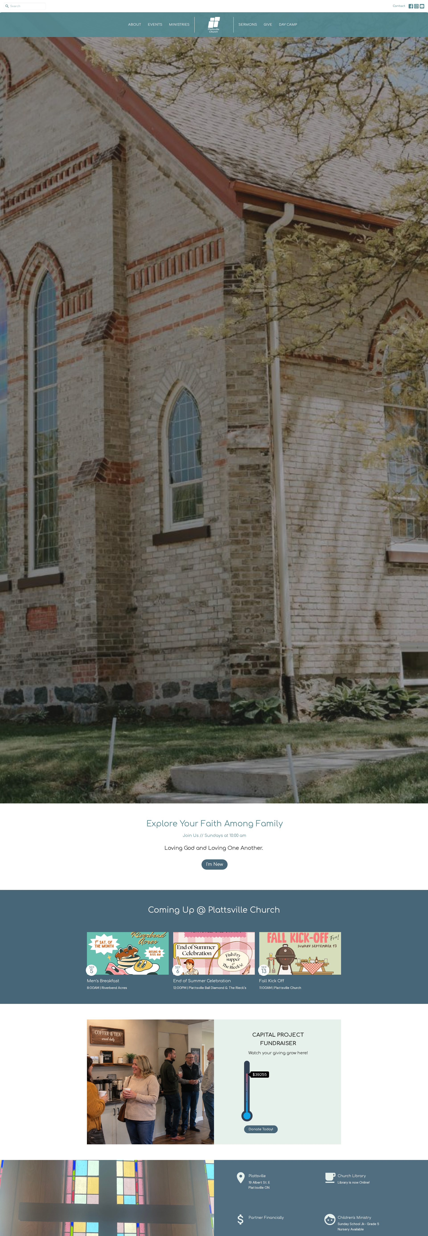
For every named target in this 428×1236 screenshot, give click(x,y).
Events (155, 25)
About (134, 25)
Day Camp (288, 25)
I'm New (214, 864)
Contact (399, 6)
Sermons (248, 25)
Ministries (179, 25)
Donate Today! (261, 1129)
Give (268, 25)
